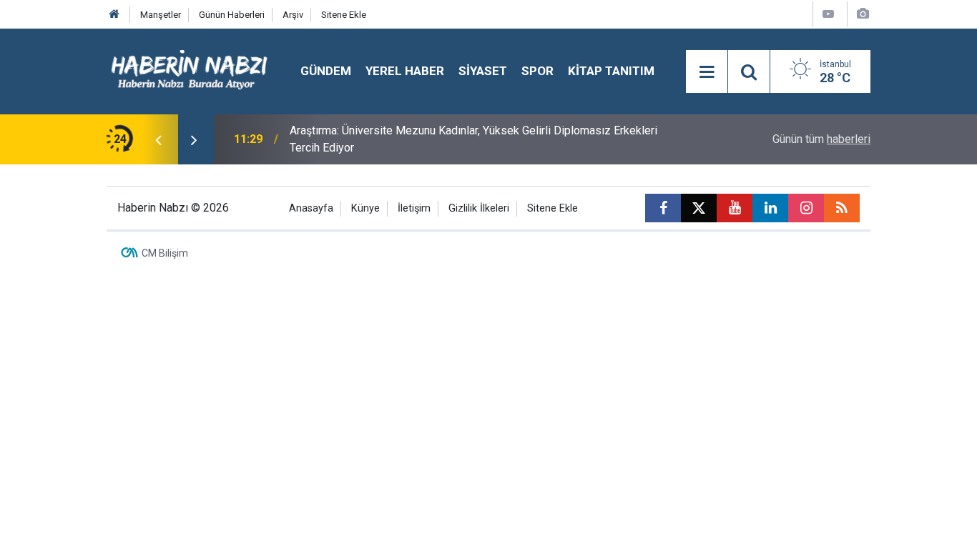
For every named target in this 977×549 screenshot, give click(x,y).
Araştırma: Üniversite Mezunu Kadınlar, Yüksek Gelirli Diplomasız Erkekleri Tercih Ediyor (473, 139)
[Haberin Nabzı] (189, 70)
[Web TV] (828, 14)
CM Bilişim (165, 253)
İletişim (414, 208)
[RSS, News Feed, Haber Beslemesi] (842, 208)
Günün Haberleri (232, 14)
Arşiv (293, 14)
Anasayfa (311, 208)
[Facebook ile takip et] (663, 208)
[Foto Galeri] (862, 14)
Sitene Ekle (343, 14)
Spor (537, 71)
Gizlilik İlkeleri (478, 208)
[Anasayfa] (114, 14)
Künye (365, 208)
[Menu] (707, 72)
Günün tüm (821, 139)
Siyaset (482, 71)
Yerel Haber (404, 71)
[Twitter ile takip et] (699, 208)
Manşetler (160, 14)
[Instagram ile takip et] (806, 208)
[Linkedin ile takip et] (770, 208)
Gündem (325, 71)
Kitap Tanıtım (611, 71)
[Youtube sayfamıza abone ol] (734, 208)
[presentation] (158, 139)
